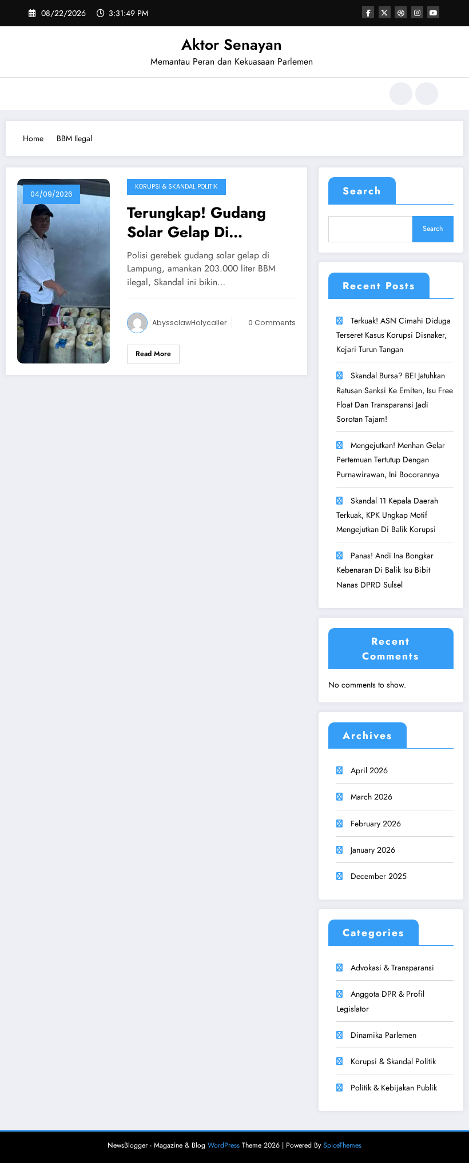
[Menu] (37, 94)
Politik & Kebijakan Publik (394, 1087)
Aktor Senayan (231, 44)
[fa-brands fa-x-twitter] (385, 12)
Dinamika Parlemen (383, 1035)
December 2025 (379, 876)
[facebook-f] (368, 12)
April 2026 (369, 770)
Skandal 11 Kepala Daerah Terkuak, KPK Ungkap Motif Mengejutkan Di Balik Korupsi (387, 515)
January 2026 (373, 850)
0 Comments (272, 322)
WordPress (224, 1145)
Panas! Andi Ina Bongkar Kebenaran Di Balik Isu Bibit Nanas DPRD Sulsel (385, 570)
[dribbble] (401, 12)
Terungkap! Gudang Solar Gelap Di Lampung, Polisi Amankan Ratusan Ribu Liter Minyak (207, 222)
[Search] (400, 93)
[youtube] (433, 12)
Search (362, 190)
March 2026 (371, 796)
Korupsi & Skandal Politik (176, 186)
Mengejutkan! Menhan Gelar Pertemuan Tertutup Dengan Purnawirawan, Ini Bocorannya (390, 459)
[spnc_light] (426, 93)
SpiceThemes (342, 1145)
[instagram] (417, 12)
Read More (153, 354)
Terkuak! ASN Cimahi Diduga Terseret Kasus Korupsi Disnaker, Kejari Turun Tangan (393, 335)
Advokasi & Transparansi (392, 967)
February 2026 (376, 823)
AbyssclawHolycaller (189, 322)
